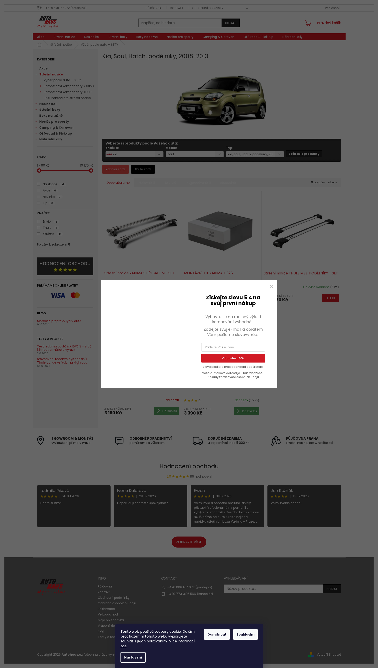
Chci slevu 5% (233, 358)
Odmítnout (216, 634)
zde (123, 646)
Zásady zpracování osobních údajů (233, 377)
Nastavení (133, 657)
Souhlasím (245, 634)
